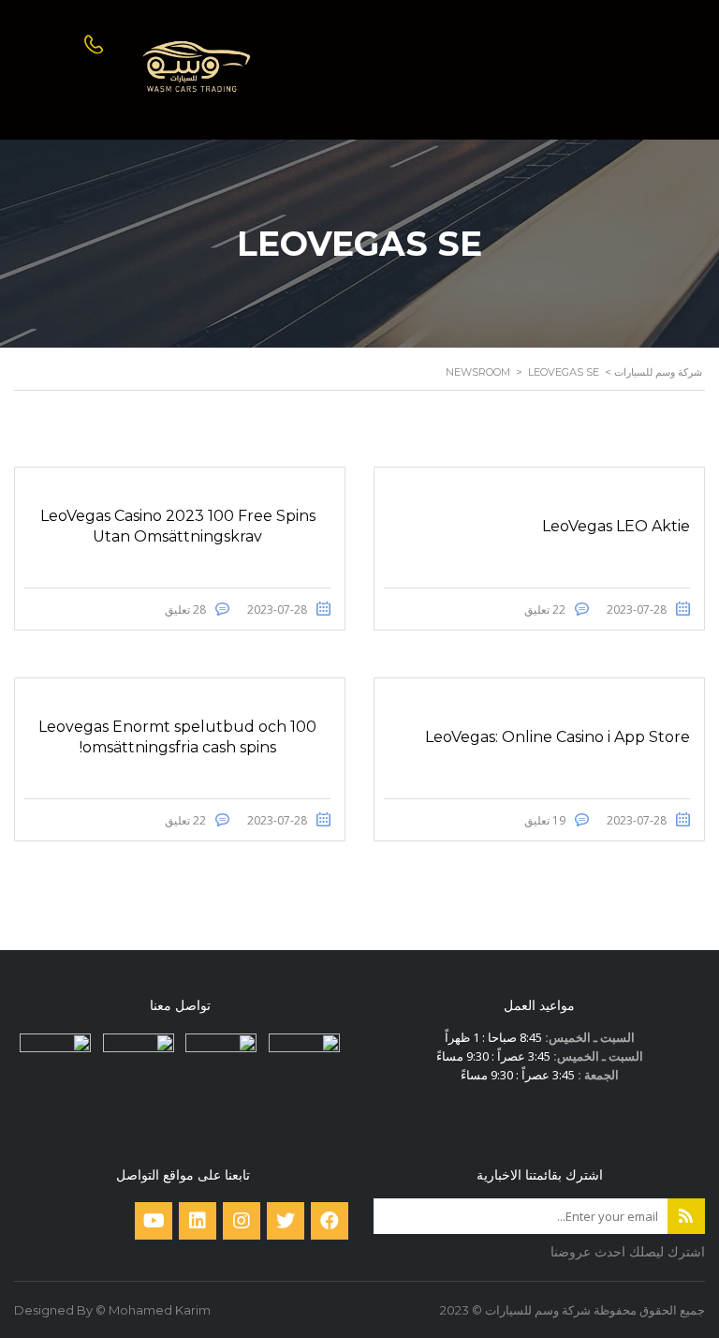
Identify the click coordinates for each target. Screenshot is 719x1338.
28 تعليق (185, 609)
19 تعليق (544, 820)
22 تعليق (544, 609)
